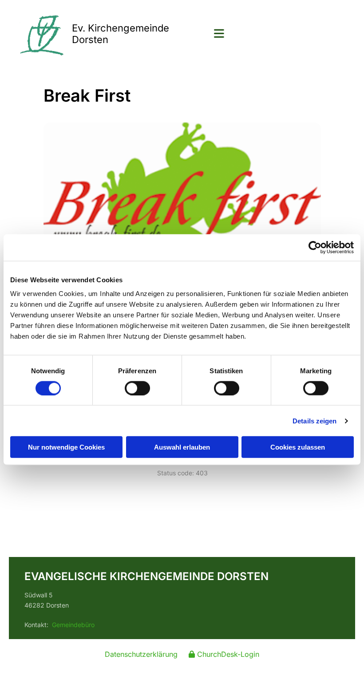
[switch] (137, 388)
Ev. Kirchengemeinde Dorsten (120, 33)
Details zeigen (314, 420)
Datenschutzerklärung (141, 654)
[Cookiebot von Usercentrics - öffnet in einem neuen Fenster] (315, 247)
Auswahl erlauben (182, 447)
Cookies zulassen (297, 447)
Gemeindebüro (73, 624)
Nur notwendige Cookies (66, 447)
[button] (274, 34)
